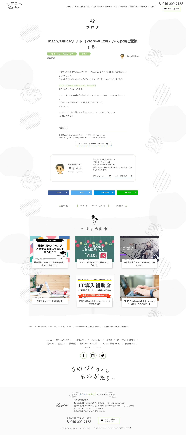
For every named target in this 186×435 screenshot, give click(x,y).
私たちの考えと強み (82, 6)
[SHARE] (58, 192)
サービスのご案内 (94, 340)
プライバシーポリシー (69, 428)
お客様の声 (97, 6)
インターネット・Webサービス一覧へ (93, 206)
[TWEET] (81, 192)
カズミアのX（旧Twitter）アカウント (92, 143)
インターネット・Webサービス (61, 54)
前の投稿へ (65, 206)
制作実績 (123, 6)
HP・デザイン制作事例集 (126, 340)
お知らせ (88, 347)
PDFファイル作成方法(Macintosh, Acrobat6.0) (77, 85)
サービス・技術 (111, 6)
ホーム (69, 6)
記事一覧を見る (121, 175)
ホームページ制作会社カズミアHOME (42, 326)
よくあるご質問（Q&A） (111, 343)
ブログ (153, 6)
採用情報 (72, 343)
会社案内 (143, 6)
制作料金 (133, 6)
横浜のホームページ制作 (89, 343)
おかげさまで (130, 343)
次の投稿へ (121, 206)
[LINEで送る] (127, 192)
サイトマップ (85, 428)
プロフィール (98, 175)
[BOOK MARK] (104, 192)
